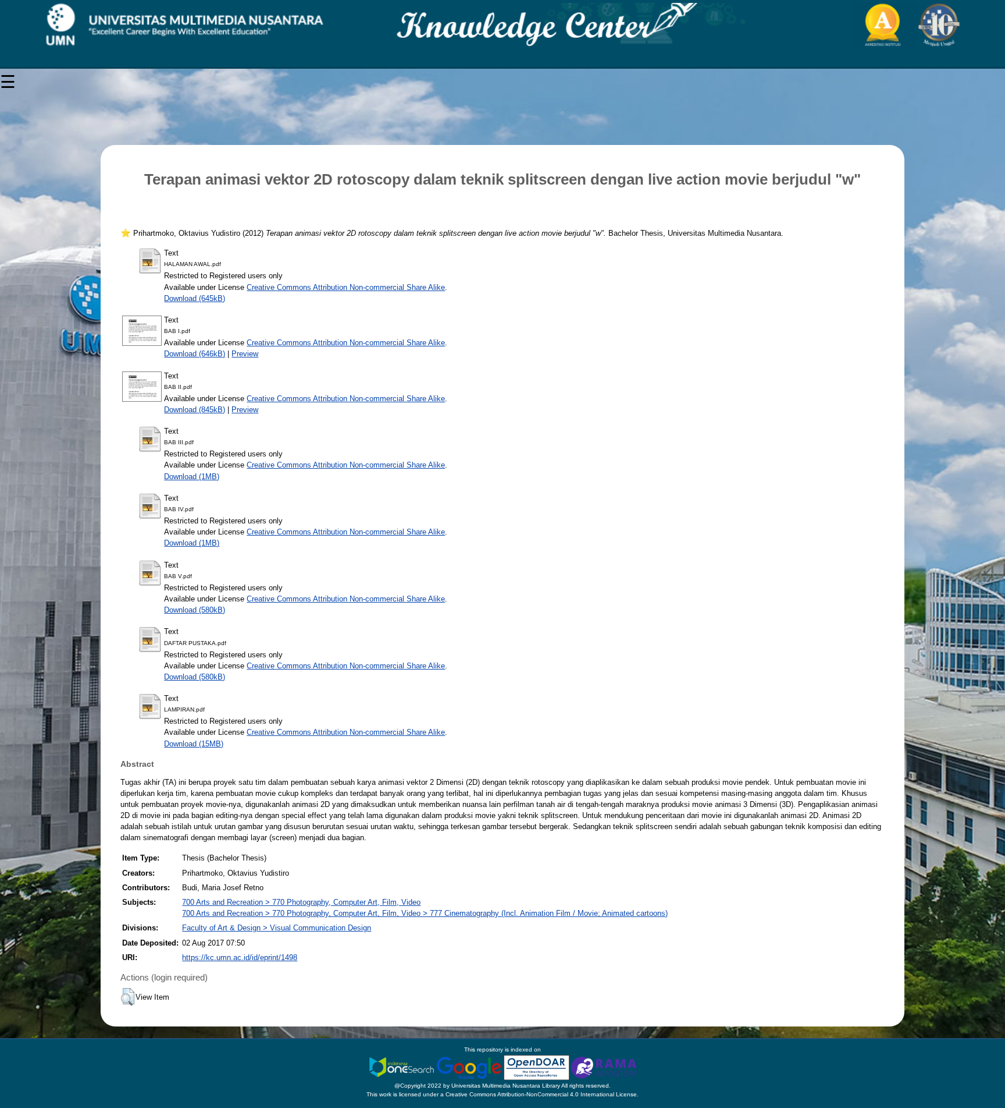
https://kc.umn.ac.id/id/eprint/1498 (239, 957)
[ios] (402, 1067)
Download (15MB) (193, 743)
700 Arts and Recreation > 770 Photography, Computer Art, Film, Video (301, 902)
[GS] (470, 1067)
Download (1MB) (191, 476)
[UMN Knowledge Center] (502, 25)
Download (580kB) (194, 610)
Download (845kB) (194, 409)
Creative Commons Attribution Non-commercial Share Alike (346, 287)
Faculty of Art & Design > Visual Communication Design (276, 927)
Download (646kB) (194, 353)
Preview (244, 353)
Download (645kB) (194, 298)
